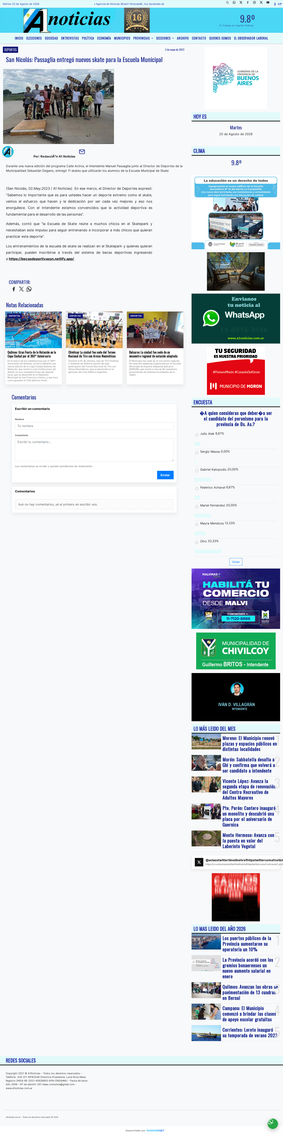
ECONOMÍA (104, 38)
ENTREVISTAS (70, 38)
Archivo (183, 38)
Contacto (199, 38)
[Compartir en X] (21, 289)
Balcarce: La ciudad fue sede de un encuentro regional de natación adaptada (153, 354)
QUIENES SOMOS (220, 38)
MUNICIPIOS (122, 38)
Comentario (21, 435)
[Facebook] (249, 4)
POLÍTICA (88, 38)
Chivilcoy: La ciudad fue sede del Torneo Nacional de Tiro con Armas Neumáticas (92, 354)
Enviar (165, 475)
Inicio (19, 38)
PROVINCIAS (142, 38)
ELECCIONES (34, 38)
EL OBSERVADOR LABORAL (251, 38)
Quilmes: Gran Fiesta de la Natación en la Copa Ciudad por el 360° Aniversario (32, 354)
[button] (229, 4)
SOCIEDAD (51, 38)
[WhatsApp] (235, 4)
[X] (242, 4)
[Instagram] (256, 4)
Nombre (19, 419)
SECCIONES (164, 38)
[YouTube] (269, 4)
